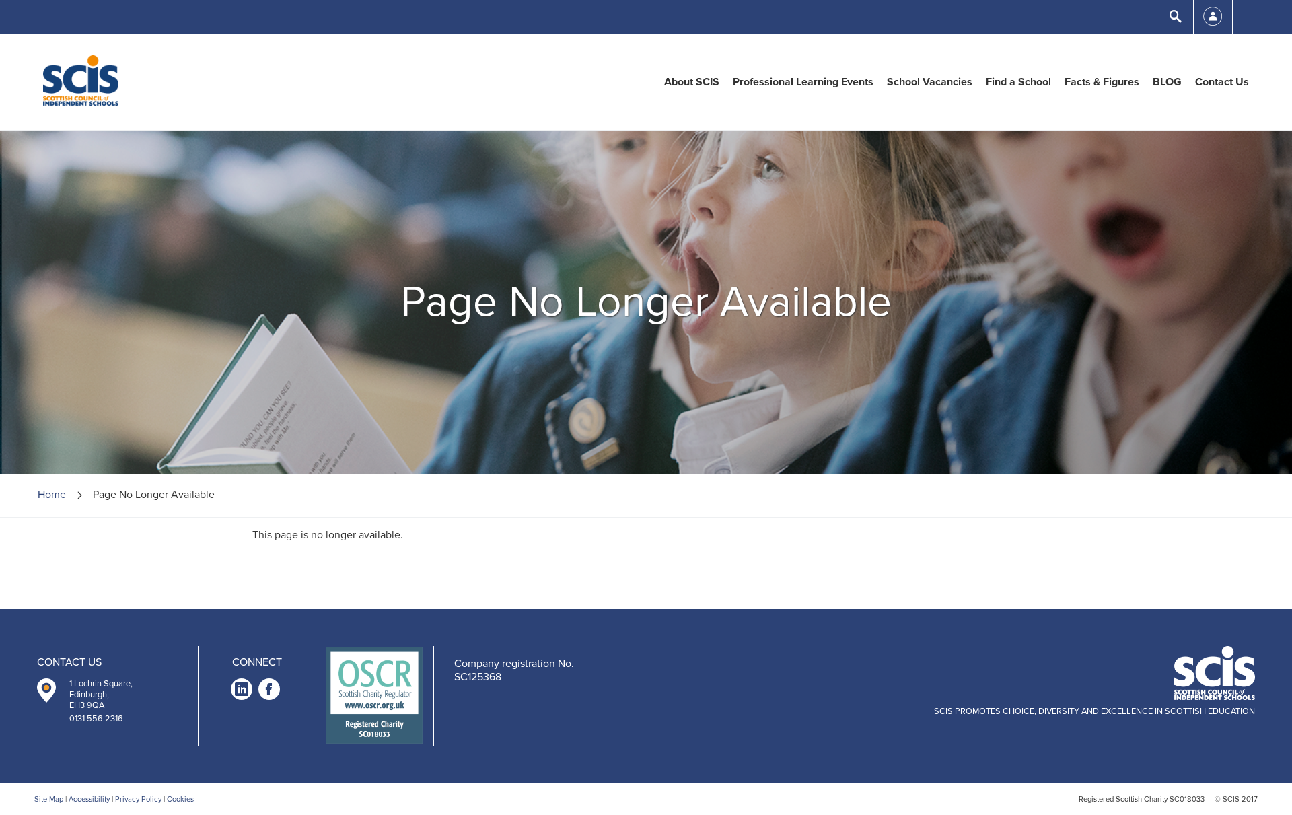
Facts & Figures (1102, 82)
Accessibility (89, 799)
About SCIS (691, 82)
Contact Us (1222, 82)
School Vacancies (929, 82)
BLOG (1167, 82)
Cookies (180, 799)
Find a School (1018, 82)
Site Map (48, 799)
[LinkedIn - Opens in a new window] (241, 691)
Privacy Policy (138, 799)
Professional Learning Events (803, 82)
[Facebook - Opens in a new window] (269, 691)
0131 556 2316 (96, 718)
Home (52, 494)
